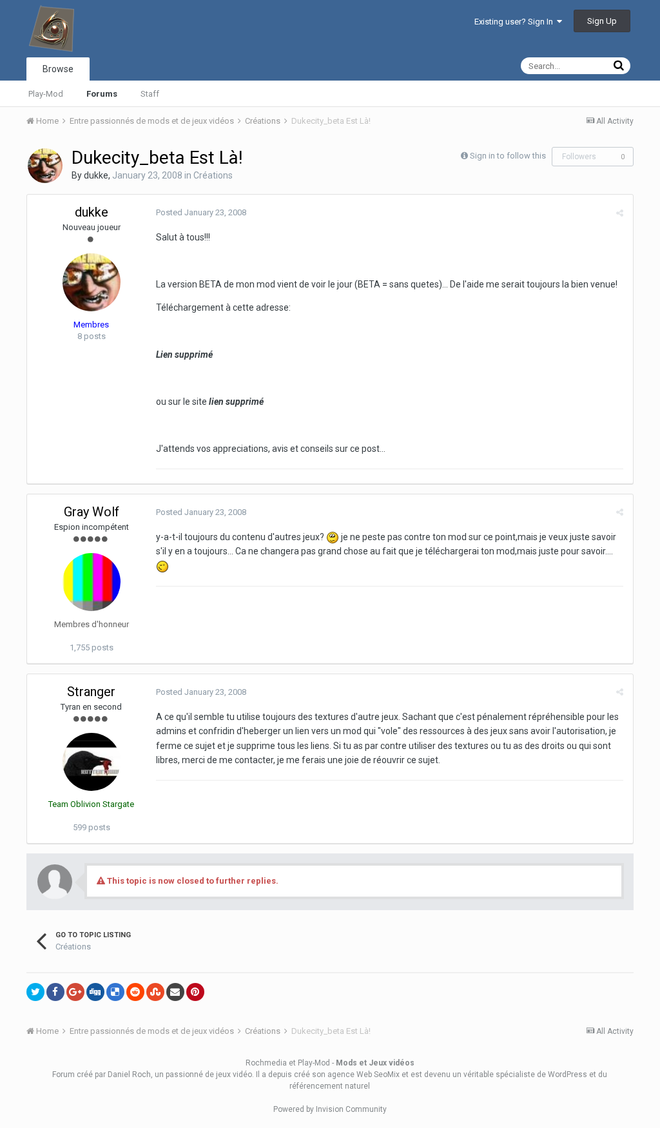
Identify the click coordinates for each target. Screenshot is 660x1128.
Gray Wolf (91, 512)
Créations (213, 175)
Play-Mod (45, 94)
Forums (101, 94)
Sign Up (602, 21)
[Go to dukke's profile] (45, 165)
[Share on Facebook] (55, 992)
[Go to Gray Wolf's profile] (92, 582)
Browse (58, 69)
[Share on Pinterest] (195, 992)
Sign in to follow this (508, 155)
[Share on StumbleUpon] (155, 992)
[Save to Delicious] (115, 992)
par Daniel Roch (123, 1074)
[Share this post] (619, 213)
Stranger (91, 691)
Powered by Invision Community (330, 1109)
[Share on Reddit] (135, 992)
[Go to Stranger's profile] (92, 762)
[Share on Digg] (95, 992)
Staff (150, 94)
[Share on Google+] (75, 992)
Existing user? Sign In (515, 21)
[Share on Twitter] (35, 992)
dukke (96, 175)
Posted (201, 212)
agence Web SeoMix (363, 1074)
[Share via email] (175, 992)
